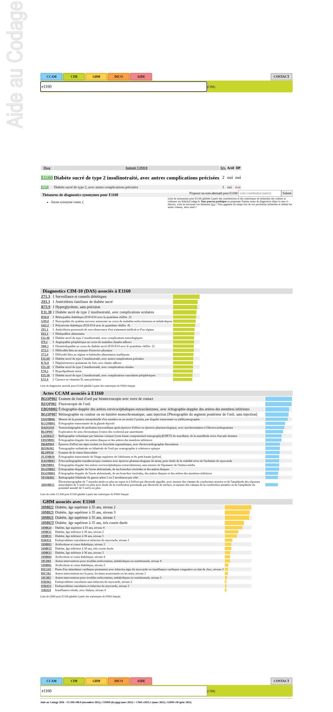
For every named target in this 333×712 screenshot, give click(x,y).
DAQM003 (48, 460)
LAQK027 (47, 435)
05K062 (46, 581)
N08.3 (45, 346)
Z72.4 (44, 354)
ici (213, 204)
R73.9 (45, 307)
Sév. (223, 168)
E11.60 (45, 358)
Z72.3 (44, 350)
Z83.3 (45, 302)
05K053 (46, 585)
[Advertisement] (166, 36)
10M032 (46, 531)
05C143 (46, 569)
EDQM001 (48, 440)
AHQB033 (47, 484)
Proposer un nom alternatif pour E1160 (213, 193)
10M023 (47, 512)
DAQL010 (47, 427)
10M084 (46, 556)
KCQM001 (48, 423)
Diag (46, 168)
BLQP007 (47, 431)
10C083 (46, 577)
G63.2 (45, 325)
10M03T (46, 548)
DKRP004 (47, 444)
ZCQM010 (48, 456)
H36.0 (45, 317)
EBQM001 (47, 465)
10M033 (46, 552)
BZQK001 (47, 448)
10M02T (47, 523)
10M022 (47, 507)
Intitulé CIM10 (137, 168)
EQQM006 (48, 419)
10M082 (46, 565)
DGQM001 (48, 473)
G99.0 (45, 321)
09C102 (46, 573)
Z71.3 (45, 297)
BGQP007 (49, 414)
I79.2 (44, 342)
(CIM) (211, 87)
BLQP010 (47, 452)
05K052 (46, 540)
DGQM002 (48, 469)
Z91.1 (44, 329)
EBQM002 (49, 409)
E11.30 (46, 312)
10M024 (46, 527)
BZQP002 (48, 404)
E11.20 (45, 366)
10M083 (46, 544)
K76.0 (45, 362)
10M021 (47, 518)
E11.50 (45, 375)
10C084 (46, 560)
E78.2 (44, 371)
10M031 (46, 536)
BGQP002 (49, 399)
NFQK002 (47, 477)
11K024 (46, 590)
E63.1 (44, 333)
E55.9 (44, 379)
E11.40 (45, 337)
